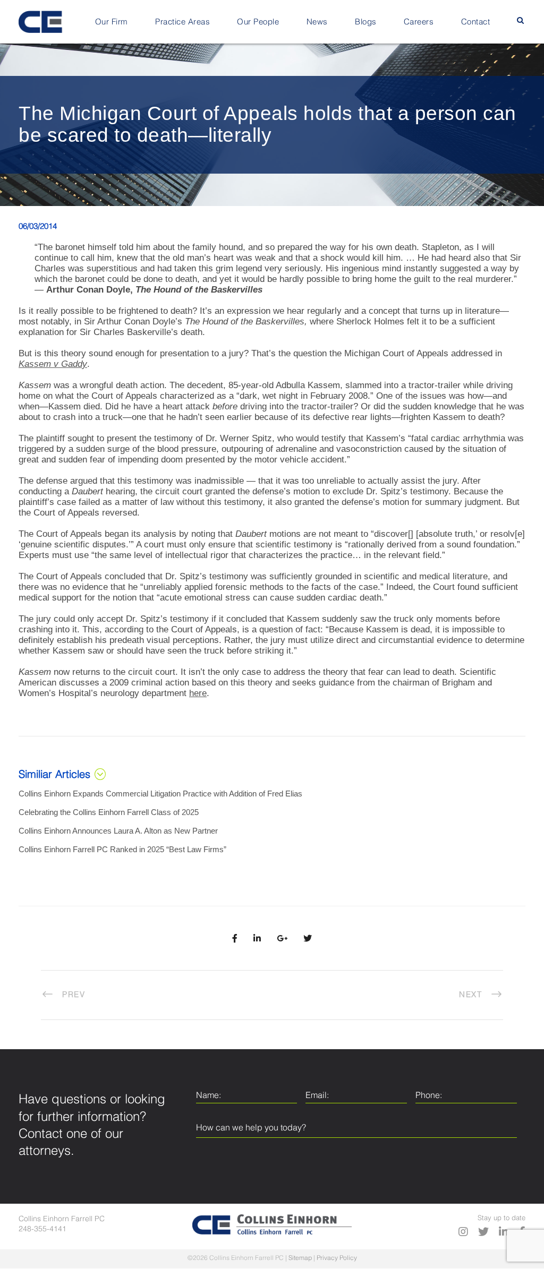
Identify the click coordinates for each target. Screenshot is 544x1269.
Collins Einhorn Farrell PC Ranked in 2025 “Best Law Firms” (122, 849)
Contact (475, 22)
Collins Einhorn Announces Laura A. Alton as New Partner (118, 830)
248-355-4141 (42, 1229)
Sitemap (300, 1258)
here (198, 693)
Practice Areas (182, 22)
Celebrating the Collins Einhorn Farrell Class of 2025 (109, 812)
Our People (258, 22)
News (317, 22)
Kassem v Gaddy (53, 364)
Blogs (366, 22)
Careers (419, 22)
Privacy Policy (337, 1258)
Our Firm (111, 22)
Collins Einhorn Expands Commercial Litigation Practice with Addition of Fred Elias (160, 793)
